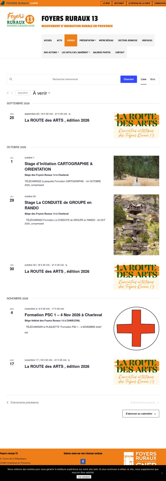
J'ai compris (84, 476)
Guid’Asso (147, 40)
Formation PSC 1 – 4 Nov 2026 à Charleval (63, 314)
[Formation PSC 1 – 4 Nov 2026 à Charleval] (136, 328)
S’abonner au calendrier (139, 413)
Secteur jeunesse (127, 40)
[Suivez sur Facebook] (83, 461)
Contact (119, 52)
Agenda (71, 40)
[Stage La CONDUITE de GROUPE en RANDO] (136, 224)
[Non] (162, 473)
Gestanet (119, 3)
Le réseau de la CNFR (139, 3)
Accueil (48, 40)
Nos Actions (50, 52)
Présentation (87, 40)
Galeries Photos (102, 52)
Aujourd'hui (23, 92)
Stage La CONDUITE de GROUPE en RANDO (58, 204)
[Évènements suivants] (12, 92)
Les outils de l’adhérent (75, 52)
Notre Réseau (106, 40)
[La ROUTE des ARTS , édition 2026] (136, 125)
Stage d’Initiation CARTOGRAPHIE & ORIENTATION (59, 166)
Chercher (129, 79)
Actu (59, 40)
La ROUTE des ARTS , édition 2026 (57, 120)
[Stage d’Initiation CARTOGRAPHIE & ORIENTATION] (136, 171)
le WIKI (106, 3)
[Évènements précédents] (8, 92)
